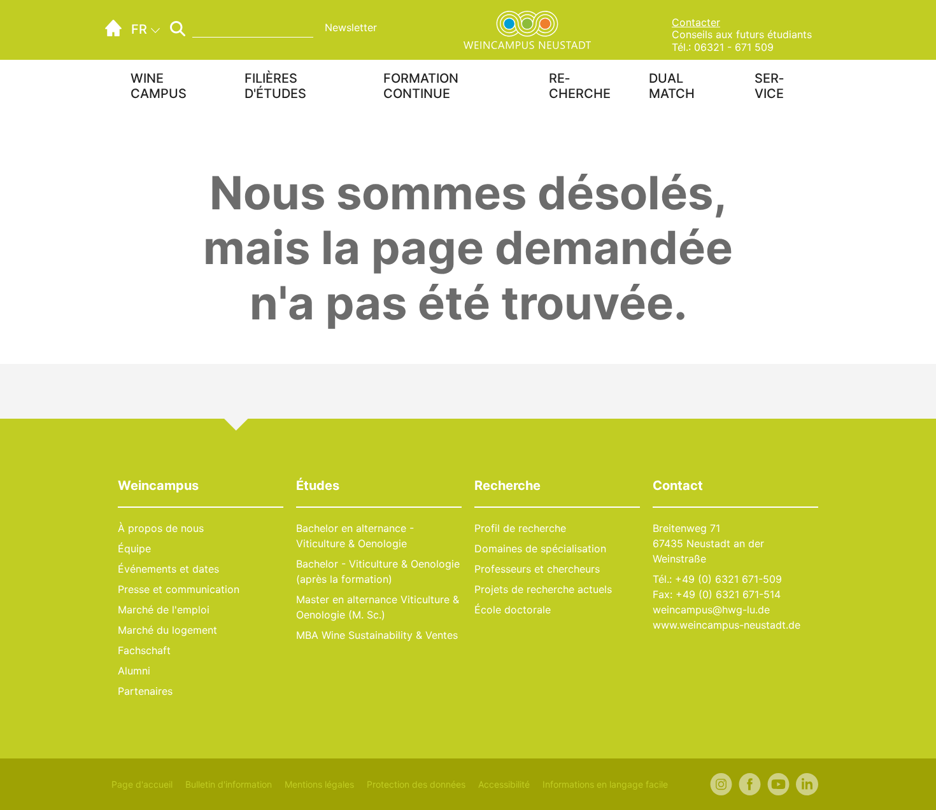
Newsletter (351, 27)
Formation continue (420, 86)
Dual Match (672, 86)
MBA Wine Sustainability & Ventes (377, 635)
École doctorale (512, 609)
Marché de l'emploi (163, 609)
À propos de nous (161, 528)
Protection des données (416, 784)
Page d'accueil (142, 784)
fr (139, 29)
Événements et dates (168, 568)
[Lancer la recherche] (177, 29)
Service (769, 86)
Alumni (134, 670)
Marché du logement (167, 630)
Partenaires (145, 691)
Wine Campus (159, 86)
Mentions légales (319, 784)
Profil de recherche (520, 528)
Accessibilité (504, 784)
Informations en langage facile (605, 784)
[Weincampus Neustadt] (527, 28)
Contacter (696, 22)
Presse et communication (178, 589)
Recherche (580, 86)
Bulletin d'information (228, 784)
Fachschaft (144, 650)
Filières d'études (275, 86)
